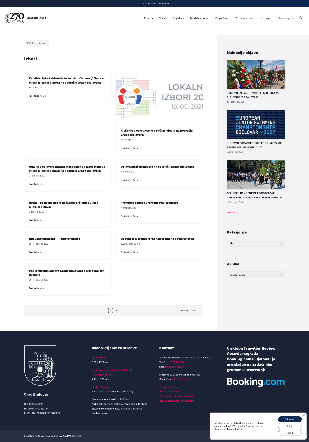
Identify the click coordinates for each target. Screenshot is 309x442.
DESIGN (77, 435)
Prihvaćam (290, 419)
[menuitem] (149, 17)
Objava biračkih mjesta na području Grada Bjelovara (157, 166)
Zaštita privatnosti (169, 386)
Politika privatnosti (169, 391)
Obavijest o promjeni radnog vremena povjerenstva (157, 238)
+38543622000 (176, 362)
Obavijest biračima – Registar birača (54, 238)
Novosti (42, 43)
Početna (31, 43)
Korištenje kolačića (231, 429)
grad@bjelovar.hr (175, 366)
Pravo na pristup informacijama (176, 396)
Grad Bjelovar (36, 18)
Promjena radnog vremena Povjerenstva (149, 202)
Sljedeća (185, 310)
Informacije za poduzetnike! (156, 3)
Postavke (290, 432)
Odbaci (289, 426)
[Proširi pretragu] (301, 18)
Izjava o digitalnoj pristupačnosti (176, 400)
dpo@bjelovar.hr (181, 379)
